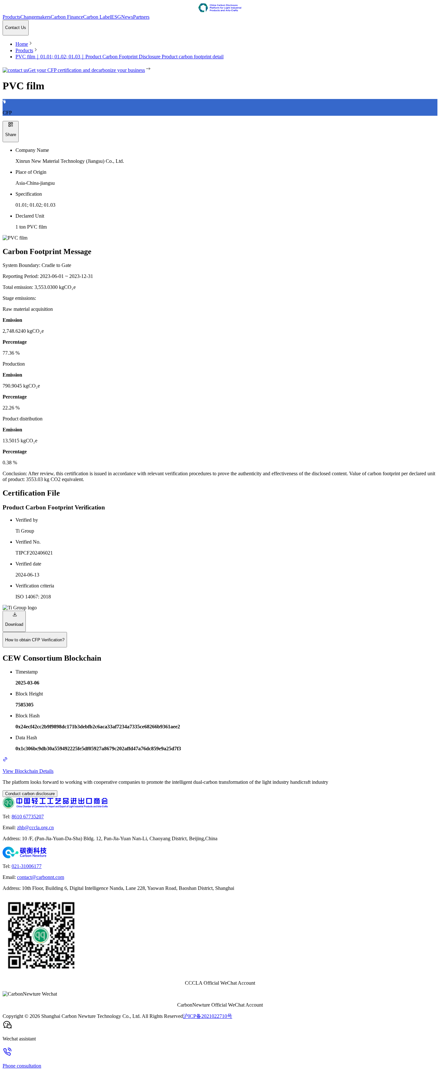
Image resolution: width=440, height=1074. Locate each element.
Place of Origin (30, 172)
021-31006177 (27, 866)
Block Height (29, 693)
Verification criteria (34, 585)
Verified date (28, 564)
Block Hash (27, 715)
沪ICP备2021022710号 (207, 1016)
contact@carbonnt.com (40, 877)
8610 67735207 (28, 816)
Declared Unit (29, 216)
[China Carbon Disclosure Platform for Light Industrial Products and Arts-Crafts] (220, 8)
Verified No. (28, 542)
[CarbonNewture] (220, 852)
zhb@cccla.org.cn (35, 827)
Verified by (26, 520)
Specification (28, 194)
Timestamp (26, 672)
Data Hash (26, 737)
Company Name (32, 150)
